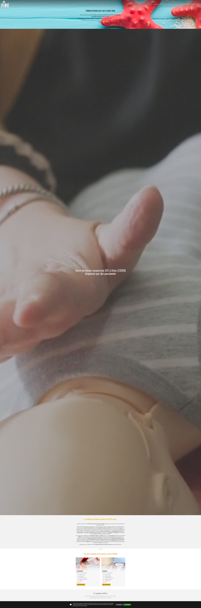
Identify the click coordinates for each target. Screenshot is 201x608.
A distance (104, 571)
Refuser (119, 604)
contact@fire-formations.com (117, 18)
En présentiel (80, 571)
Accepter (127, 604)
